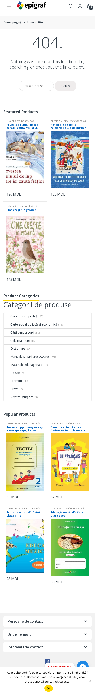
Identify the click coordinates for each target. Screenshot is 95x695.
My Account (80, 6)
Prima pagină (12, 22)
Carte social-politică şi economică (33, 324)
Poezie (15, 373)
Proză (14, 389)
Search (70, 6)
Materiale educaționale (26, 365)
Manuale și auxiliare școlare (29, 356)
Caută (65, 86)
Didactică (34, 423)
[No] (89, 681)
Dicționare (17, 348)
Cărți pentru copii (25, 120)
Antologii (56, 120)
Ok (49, 688)
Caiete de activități (17, 423)
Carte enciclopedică (74, 120)
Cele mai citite (20, 340)
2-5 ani (10, 120)
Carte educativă (24, 206)
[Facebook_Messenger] (83, 667)
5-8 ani (10, 206)
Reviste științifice (22, 397)
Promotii (16, 381)
